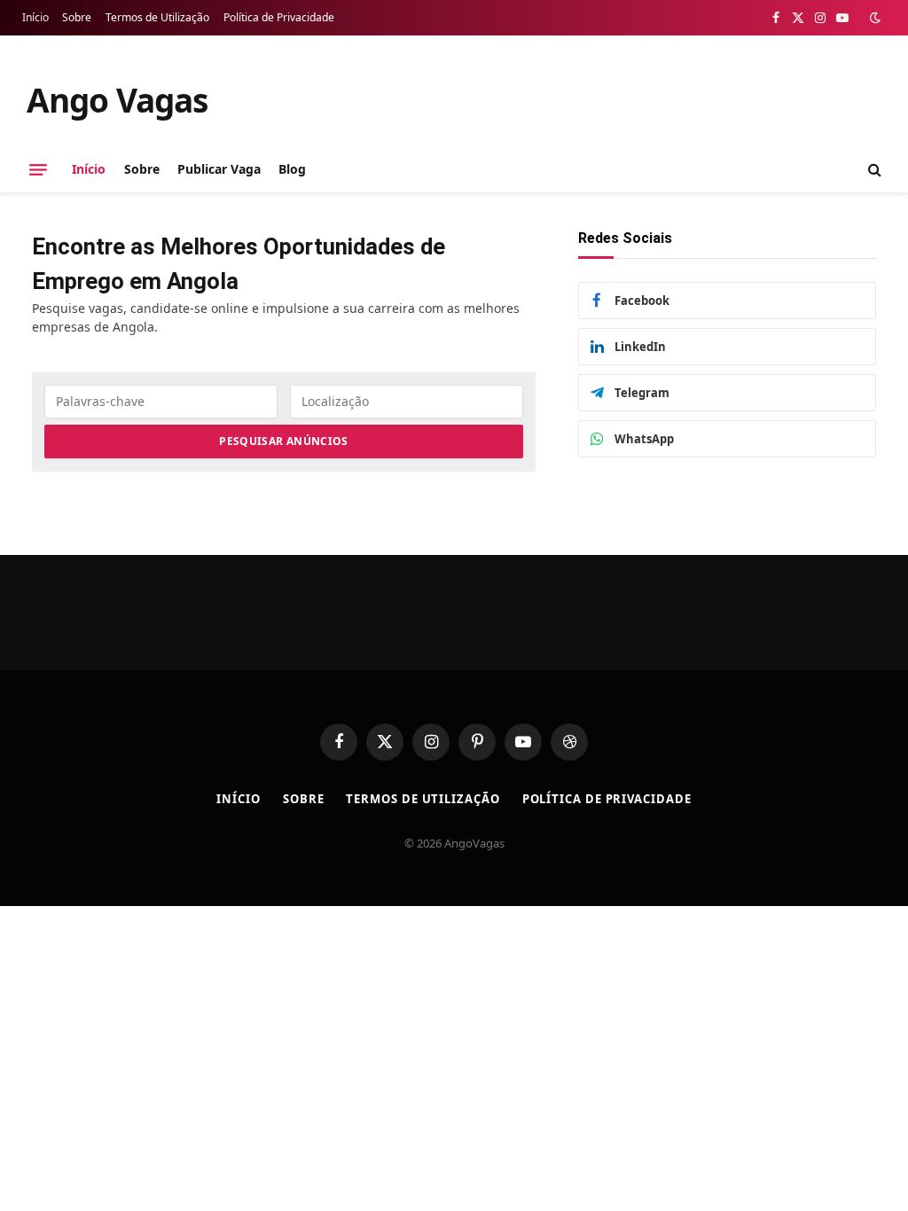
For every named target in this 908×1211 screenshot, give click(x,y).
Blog (292, 168)
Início (35, 17)
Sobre (76, 17)
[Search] (873, 170)
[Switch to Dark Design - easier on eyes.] (873, 18)
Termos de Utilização (157, 17)
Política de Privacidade (278, 17)
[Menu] (38, 169)
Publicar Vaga (219, 168)
